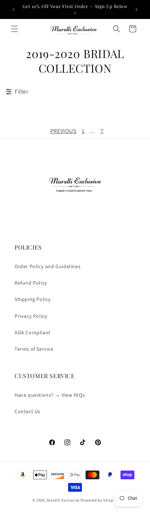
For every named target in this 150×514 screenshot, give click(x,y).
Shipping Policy (33, 299)
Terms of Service (34, 349)
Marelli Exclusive (63, 500)
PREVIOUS (63, 131)
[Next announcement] (137, 9)
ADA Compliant (33, 332)
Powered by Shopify (99, 500)
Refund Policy (31, 283)
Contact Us (27, 411)
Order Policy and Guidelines (47, 266)
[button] (15, 29)
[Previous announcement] (13, 9)
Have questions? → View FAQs (50, 395)
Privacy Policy (31, 316)
